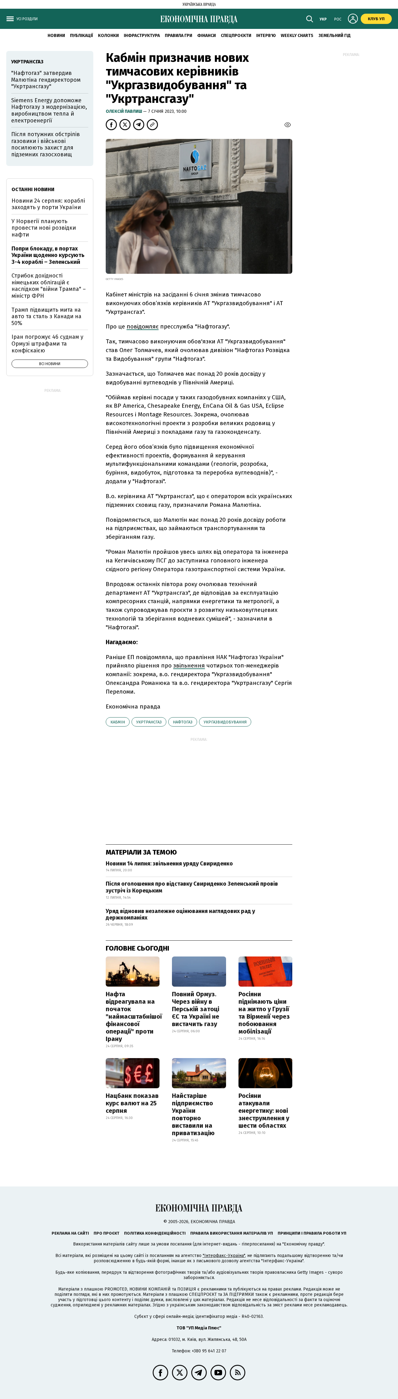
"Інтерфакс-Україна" (224, 1255)
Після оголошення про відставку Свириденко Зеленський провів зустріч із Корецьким (192, 887)
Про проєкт (106, 1233)
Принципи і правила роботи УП (312, 1233)
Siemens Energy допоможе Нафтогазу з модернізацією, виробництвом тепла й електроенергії (49, 110)
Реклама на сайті (70, 1233)
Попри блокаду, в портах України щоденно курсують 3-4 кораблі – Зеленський (48, 255)
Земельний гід (334, 35)
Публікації (81, 35)
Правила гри (178, 35)
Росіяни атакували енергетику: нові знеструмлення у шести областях (263, 1110)
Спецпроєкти (236, 35)
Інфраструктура (142, 35)
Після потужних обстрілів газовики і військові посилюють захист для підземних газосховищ (45, 144)
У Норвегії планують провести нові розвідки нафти (44, 228)
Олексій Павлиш (124, 111)
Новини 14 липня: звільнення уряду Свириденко (169, 863)
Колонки (108, 35)
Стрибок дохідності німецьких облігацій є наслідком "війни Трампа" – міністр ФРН (49, 285)
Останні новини (33, 189)
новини (56, 35)
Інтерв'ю (266, 35)
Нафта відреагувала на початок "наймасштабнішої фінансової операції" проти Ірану (134, 1016)
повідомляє (143, 326)
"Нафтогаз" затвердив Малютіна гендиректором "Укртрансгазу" (46, 80)
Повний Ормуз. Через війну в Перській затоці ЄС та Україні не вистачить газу (195, 1009)
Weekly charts (297, 35)
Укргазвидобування (225, 722)
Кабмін (117, 722)
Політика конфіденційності (155, 1233)
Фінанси (206, 35)
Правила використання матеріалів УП (231, 1233)
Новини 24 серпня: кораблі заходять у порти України (48, 204)
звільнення (189, 665)
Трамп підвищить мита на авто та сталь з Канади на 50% (46, 316)
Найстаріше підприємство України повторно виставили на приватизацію (193, 1114)
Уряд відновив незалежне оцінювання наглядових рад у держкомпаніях (180, 914)
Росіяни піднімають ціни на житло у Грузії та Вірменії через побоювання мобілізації (264, 1012)
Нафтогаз (182, 722)
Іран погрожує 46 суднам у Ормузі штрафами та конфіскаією (47, 343)
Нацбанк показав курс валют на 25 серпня (132, 1103)
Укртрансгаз (149, 722)
